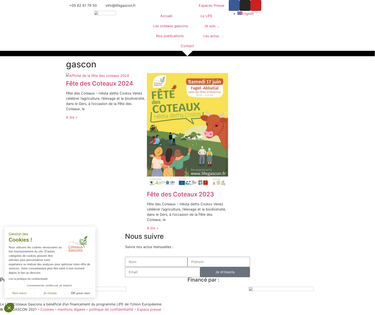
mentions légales (71, 309)
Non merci (19, 293)
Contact (187, 46)
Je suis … (211, 26)
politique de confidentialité (111, 309)
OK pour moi (80, 293)
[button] (9, 307)
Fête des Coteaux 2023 (180, 194)
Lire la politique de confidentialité (28, 278)
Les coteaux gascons (170, 26)
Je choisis (50, 293)
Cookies (47, 309)
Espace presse (149, 309)
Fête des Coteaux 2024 (99, 83)
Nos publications (170, 36)
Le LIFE (206, 16)
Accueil (166, 16)
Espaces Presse (211, 5)
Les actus (211, 36)
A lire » (71, 117)
